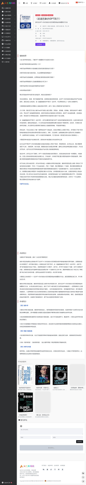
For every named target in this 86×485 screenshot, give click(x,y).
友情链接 (62, 465)
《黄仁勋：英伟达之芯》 (42, 415)
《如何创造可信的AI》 (24, 388)
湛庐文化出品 (60, 40)
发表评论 (79, 441)
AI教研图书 (44, 15)
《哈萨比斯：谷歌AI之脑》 (42, 388)
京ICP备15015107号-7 (39, 481)
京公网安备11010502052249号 (53, 481)
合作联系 (56, 465)
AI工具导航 (30, 481)
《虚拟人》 (56, 388)
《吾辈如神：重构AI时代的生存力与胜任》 (77, 388)
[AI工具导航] (27, 467)
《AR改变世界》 (23, 415)
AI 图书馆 (38, 15)
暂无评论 (23, 420)
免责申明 (50, 465)
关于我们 (44, 465)
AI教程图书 (50, 15)
